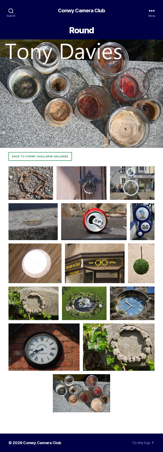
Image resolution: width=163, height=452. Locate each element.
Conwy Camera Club (81, 10)
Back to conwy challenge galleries (40, 156)
